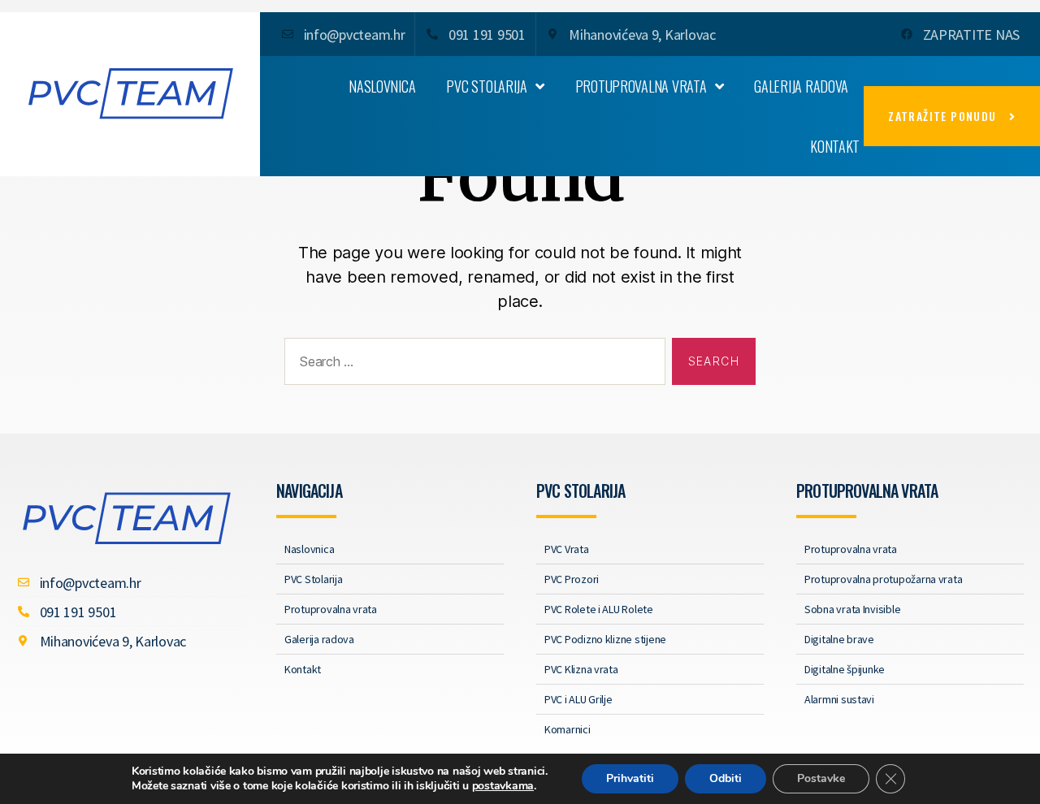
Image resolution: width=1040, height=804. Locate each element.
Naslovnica (382, 86)
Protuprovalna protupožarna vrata (883, 579)
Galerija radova (801, 86)
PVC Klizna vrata (581, 669)
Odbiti (725, 778)
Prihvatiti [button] (630, 778)
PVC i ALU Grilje (578, 699)
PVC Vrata (566, 549)
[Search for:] (471, 364)
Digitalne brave (839, 639)
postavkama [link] (503, 785)
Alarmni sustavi (839, 699)
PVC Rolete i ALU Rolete (598, 609)
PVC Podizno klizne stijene (605, 639)
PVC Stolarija (486, 86)
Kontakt (835, 146)
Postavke (821, 778)
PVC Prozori (571, 579)
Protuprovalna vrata (641, 86)
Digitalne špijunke (844, 669)
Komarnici (567, 729)
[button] (952, 116)
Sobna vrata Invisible (852, 609)
